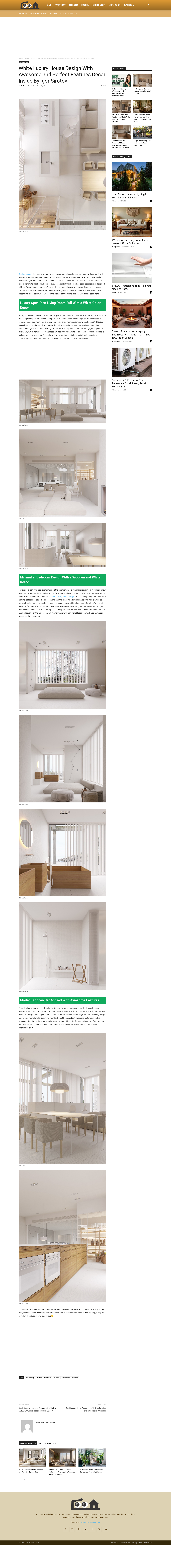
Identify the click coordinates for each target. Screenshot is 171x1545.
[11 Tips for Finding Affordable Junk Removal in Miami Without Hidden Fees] (121, 80)
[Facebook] (21, 91)
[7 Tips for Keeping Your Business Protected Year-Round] (142, 132)
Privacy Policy (137, 1543)
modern (56, 1378)
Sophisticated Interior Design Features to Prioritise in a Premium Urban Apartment (62, 1471)
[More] (44, 91)
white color (66, 1378)
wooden (75, 1378)
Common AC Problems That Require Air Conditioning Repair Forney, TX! (129, 383)
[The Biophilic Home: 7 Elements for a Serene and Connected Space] (92, 1457)
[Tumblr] (92, 1529)
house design (30, 1378)
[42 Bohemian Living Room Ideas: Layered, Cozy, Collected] (132, 222)
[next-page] (24, 1479)
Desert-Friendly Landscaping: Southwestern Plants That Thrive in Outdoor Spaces (131, 334)
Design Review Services (37, 13)
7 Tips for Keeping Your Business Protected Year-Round (142, 143)
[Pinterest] (32, 91)
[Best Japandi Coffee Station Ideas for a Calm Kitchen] (142, 80)
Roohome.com (25, 274)
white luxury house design (62, 596)
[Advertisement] (85, 35)
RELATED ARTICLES (28, 1443)
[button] (149, 5)
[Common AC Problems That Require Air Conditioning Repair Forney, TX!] (132, 362)
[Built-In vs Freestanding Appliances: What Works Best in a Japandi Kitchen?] (121, 106)
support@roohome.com (90, 1522)
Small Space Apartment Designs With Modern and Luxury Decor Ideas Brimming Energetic (37, 1409)
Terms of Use (125, 1543)
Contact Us (72, 13)
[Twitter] (26, 91)
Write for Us (148, 1543)
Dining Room (99, 5)
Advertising (52, 13)
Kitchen (85, 5)
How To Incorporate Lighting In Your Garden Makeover (129, 196)
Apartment (60, 5)
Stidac (114, 201)
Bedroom (73, 5)
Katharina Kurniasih (28, 86)
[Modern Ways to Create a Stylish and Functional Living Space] (32, 1457)
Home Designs (30, 58)
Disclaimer (114, 1543)
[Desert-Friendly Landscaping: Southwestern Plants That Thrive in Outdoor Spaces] (132, 313)
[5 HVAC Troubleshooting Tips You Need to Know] (132, 268)
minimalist (47, 1378)
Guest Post (23, 13)
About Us (62, 13)
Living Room (115, 5)
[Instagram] (71, 1529)
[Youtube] (105, 1529)
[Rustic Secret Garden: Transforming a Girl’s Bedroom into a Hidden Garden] (142, 106)
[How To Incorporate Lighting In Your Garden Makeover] (132, 176)
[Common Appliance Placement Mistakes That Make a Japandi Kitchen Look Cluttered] (121, 132)
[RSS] (85, 1529)
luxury (39, 1378)
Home (48, 5)
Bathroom (129, 5)
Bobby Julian (116, 247)
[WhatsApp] (38, 91)
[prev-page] (20, 1479)
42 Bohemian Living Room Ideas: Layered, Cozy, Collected (130, 242)
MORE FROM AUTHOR (47, 1443)
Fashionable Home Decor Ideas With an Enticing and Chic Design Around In (86, 1409)
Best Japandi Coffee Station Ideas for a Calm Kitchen (142, 91)
